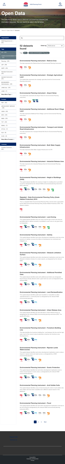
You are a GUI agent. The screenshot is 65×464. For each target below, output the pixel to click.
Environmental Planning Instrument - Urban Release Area (40, 310)
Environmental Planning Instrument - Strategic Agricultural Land (41, 76)
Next (45, 422)
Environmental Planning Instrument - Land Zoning (38, 217)
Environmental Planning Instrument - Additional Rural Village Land (42, 110)
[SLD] (40, 188)
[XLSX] (53, 188)
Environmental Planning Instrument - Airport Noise (38, 93)
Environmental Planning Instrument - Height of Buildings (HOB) (40, 178)
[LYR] (36, 226)
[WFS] (37, 100)
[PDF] (22, 66)
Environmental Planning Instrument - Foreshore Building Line (40, 329)
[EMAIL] (45, 188)
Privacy (32, 460)
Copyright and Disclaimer (33, 458)
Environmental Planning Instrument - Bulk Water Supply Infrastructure (40, 146)
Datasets (17, 30)
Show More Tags (6, 94)
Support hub (14, 437)
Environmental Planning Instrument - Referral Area (38, 61)
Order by (43, 45)
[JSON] (30, 66)
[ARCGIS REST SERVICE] (26, 66)
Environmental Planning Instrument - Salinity (36, 235)
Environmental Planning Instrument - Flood (35, 403)
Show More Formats (7, 139)
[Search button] (22, 38)
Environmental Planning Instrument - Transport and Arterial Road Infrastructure (41, 128)
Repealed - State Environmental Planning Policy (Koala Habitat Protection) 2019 (39, 198)
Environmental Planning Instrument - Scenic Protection (40, 367)
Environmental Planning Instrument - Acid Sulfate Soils (40, 385)
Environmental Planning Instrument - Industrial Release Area (42, 161)
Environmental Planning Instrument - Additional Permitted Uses (41, 273)
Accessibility (33, 457)
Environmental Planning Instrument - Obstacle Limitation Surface (40, 254)
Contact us (13, 440)
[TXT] (36, 244)
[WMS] (33, 100)
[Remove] (26, 53)
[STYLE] (36, 188)
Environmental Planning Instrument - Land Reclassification (41, 292)
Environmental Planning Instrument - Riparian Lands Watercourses (39, 349)
